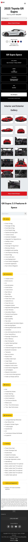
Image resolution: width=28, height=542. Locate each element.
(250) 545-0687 (20, 2)
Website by (12, 540)
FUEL (14, 85)
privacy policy (23, 537)
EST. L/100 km (14, 60)
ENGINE (14, 68)
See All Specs (14, 94)
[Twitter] (12, 526)
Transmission (14, 77)
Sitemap (12, 538)
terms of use (17, 537)
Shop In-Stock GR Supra (14, 23)
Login (16, 538)
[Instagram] (19, 526)
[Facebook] (8, 526)
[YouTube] (15, 526)
